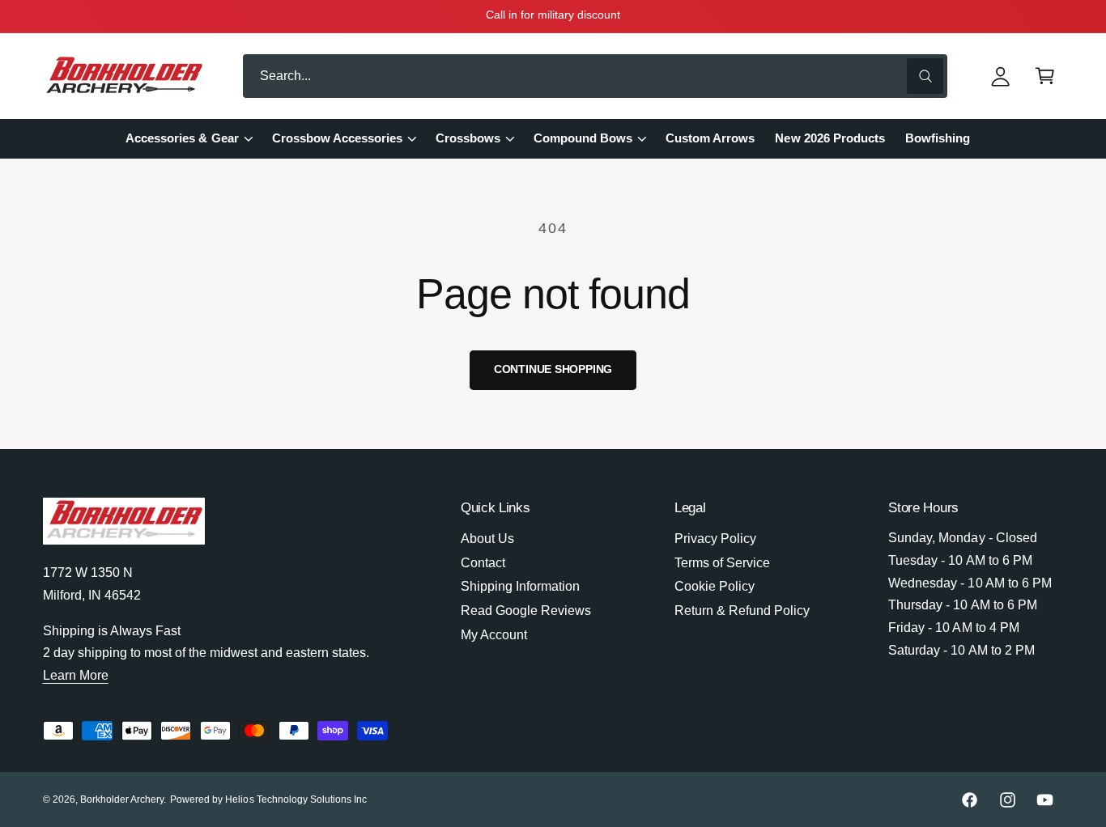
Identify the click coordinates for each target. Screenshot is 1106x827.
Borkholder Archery (122, 799)
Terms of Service (722, 563)
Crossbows (468, 138)
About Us (487, 538)
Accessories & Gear (181, 138)
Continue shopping (553, 369)
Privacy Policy (715, 538)
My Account (494, 635)
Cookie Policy (714, 586)
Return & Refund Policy (742, 610)
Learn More (75, 675)
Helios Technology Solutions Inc (296, 799)
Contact (483, 563)
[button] (1045, 76)
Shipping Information (520, 586)
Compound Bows (583, 138)
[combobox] (595, 76)
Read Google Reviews (526, 610)
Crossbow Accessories (337, 138)
